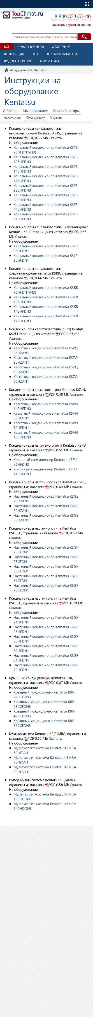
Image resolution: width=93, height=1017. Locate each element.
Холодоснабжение (62, 54)
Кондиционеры (31, 46)
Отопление (61, 46)
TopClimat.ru (22, 17)
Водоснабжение (18, 61)
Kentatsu (40, 70)
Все (6, 46)
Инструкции (18, 70)
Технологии (12, 117)
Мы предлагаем (35, 110)
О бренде (10, 110)
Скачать (55, 137)
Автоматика (50, 61)
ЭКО (35, 54)
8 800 (73, 16)
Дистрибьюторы (66, 110)
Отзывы (56, 117)
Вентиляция (14, 54)
